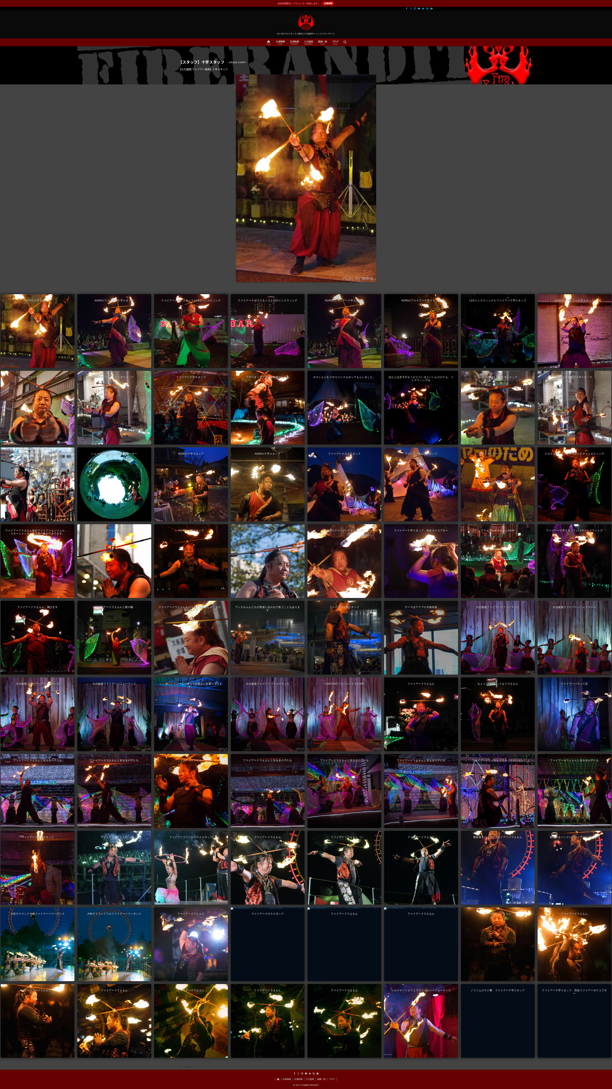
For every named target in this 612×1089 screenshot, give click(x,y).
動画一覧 (321, 1079)
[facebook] (406, 8)
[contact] (431, 8)
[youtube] (419, 8)
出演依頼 (328, 3)
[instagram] (415, 8)
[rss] (427, 8)
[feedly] (423, 8)
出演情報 (287, 1079)
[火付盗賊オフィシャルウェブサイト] (306, 22)
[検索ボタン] (344, 42)
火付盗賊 (310, 1079)
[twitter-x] (411, 8)
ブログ (332, 1079)
